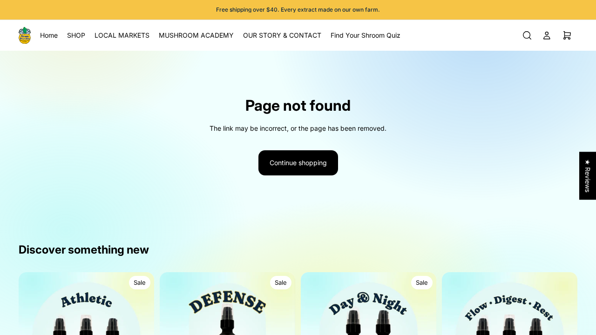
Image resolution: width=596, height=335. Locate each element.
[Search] (527, 35)
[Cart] (567, 35)
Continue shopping (298, 163)
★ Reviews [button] (588, 175)
